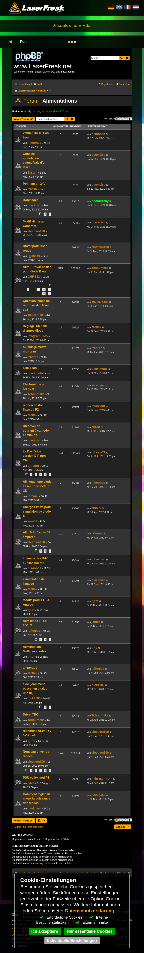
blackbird (98, 155)
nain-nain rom (102, 778)
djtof (31, 610)
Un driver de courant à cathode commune (36, 430)
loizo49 (33, 496)
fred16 (32, 189)
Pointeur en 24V (34, 183)
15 (49, 293)
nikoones (34, 142)
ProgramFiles (38, 336)
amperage (30, 667)
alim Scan (30, 367)
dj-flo (31, 741)
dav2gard (34, 808)
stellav (96, 327)
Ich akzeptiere (44, 931)
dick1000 (34, 698)
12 (44, 289)
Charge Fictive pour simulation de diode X (37, 511)
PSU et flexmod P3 (36, 777)
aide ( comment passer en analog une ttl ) (35, 688)
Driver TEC (30, 714)
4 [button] (125, 119)
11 (38, 289)
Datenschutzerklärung (89, 910)
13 (49, 289)
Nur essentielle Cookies (89, 931)
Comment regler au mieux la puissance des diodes (36, 799)
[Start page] (12, 41)
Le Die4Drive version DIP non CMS (34, 456)
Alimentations (59, 101)
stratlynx (98, 385)
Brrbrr (32, 172)
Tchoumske (100, 268)
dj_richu (34, 111)
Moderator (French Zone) (55, 111)
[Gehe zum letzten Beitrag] (107, 134)
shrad (96, 427)
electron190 (36, 231)
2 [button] (119, 119)
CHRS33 (34, 276)
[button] (129, 118)
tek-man (98, 533)
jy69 (31, 783)
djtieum (33, 465)
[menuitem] (38, 84)
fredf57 (33, 357)
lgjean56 (34, 256)
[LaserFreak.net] (30, 56)
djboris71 (98, 452)
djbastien (98, 559)
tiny (30, 656)
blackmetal (36, 373)
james (96, 622)
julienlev (34, 630)
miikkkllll (98, 406)
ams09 (32, 521)
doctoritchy (100, 201)
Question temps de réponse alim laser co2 (36, 305)
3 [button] (122, 119)
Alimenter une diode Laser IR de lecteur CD (37, 486)
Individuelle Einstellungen (72, 940)
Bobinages (30, 200)
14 (44, 293)
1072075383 (36, 315)
